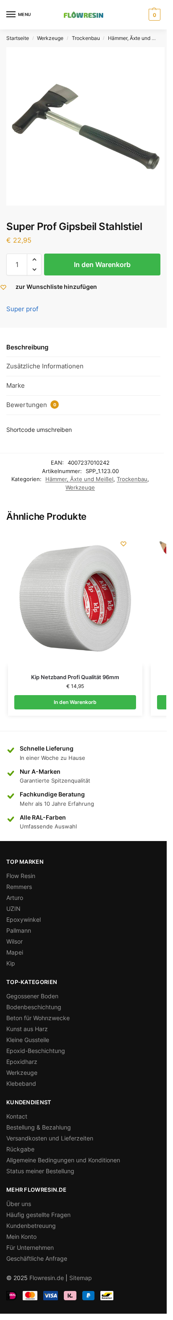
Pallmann (18, 930)
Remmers (19, 886)
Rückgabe (20, 1149)
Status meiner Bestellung (40, 1171)
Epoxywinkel (23, 919)
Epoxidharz (21, 1061)
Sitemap (80, 1277)
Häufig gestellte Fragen (38, 1214)
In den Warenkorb (102, 264)
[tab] (83, 347)
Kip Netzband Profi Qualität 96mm (75, 677)
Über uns (18, 1203)
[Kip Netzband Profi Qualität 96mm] (75, 598)
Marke (15, 385)
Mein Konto (21, 1236)
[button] (34, 259)
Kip (10, 963)
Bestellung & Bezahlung (38, 1127)
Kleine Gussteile (27, 1039)
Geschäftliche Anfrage (36, 1258)
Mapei (14, 952)
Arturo (14, 897)
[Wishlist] (123, 543)
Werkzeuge (50, 38)
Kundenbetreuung (31, 1225)
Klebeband (21, 1083)
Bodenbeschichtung (33, 1007)
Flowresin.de (46, 1277)
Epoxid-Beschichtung (35, 1050)
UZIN (13, 908)
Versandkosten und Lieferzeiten (49, 1138)
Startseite (17, 38)
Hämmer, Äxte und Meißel (138, 38)
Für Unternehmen (30, 1247)
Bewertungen (31, 405)
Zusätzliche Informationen (45, 366)
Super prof (22, 309)
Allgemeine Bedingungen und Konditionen (63, 1160)
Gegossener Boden (32, 996)
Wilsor (14, 941)
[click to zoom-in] (85, 126)
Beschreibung (27, 347)
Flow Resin (20, 875)
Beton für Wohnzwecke (38, 1017)
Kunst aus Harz (27, 1028)
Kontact (16, 1116)
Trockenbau (86, 38)
